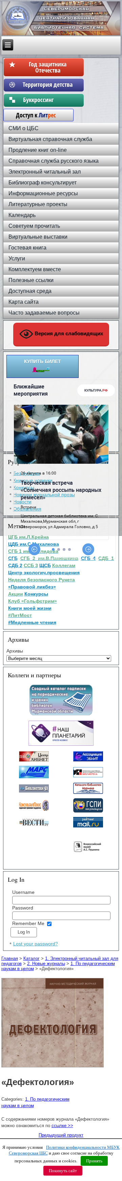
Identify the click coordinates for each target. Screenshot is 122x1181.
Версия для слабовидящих (68, 333)
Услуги (16, 258)
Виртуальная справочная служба (50, 139)
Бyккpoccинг (47, 100)
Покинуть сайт (63, 1170)
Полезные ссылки (31, 280)
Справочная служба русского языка (53, 161)
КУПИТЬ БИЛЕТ (42, 361)
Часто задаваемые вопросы (44, 313)
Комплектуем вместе (34, 269)
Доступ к (32, 115)
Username (23, 892)
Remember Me (28, 923)
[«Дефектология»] (53, 1067)
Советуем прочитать (34, 226)
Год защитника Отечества (47, 67)
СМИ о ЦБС (23, 128)
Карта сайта (23, 302)
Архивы (14, 651)
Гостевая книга (27, 248)
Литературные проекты (37, 204)
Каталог (31, 958)
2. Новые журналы (46, 963)
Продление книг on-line (37, 150)
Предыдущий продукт (61, 1135)
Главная (9, 958)
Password (22, 907)
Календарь (22, 215)
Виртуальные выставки (37, 237)
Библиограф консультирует (42, 182)
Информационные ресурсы (43, 193)
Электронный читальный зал (44, 172)
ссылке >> (62, 1125)
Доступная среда (30, 291)
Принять (94, 1160)
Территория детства (48, 84)
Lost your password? (35, 943)
